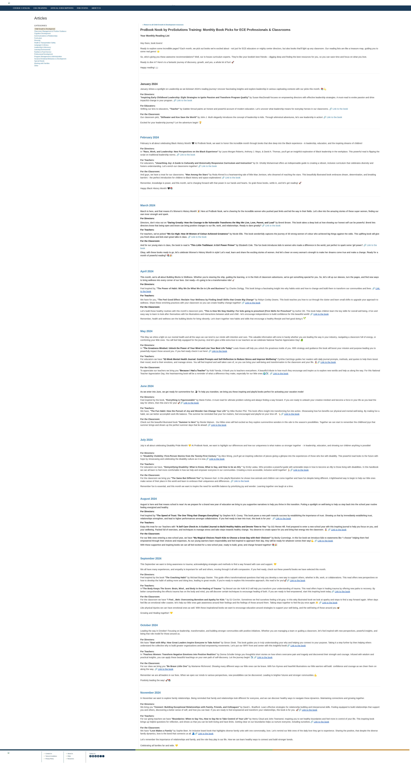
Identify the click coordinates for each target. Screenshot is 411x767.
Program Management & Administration (48, 56)
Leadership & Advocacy (42, 47)
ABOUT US (96, 8)
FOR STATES (82, 8)
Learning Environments (42, 49)
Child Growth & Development (45, 29)
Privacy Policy (49, 759)
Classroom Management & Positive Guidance (50, 31)
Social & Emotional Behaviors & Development (50, 59)
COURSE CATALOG (21, 8)
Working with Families (42, 63)
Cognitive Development (42, 33)
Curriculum (38, 38)
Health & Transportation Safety (45, 43)
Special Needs (39, 61)
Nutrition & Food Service (42, 52)
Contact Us (48, 753)
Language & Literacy (41, 45)
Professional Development (43, 54)
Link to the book (184, 100)
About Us (70, 753)
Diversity (37, 40)
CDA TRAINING (40, 8)
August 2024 (148, 498)
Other (36, 65)
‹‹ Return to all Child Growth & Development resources (162, 25)
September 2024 (150, 558)
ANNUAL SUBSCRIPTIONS (62, 8)
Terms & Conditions (51, 756)
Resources (71, 759)
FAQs (69, 756)
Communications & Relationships (45, 36)
